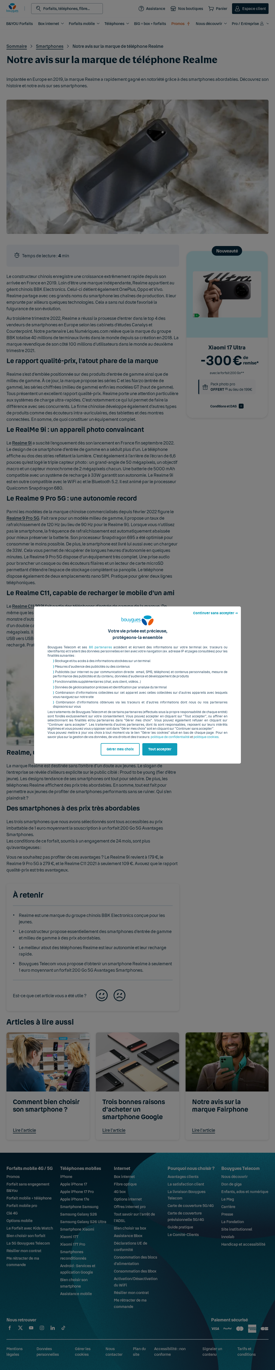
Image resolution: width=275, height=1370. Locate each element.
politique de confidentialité (170, 737)
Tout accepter (159, 749)
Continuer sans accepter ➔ (215, 613)
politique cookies (206, 737)
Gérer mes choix (120, 749)
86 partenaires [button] (100, 647)
